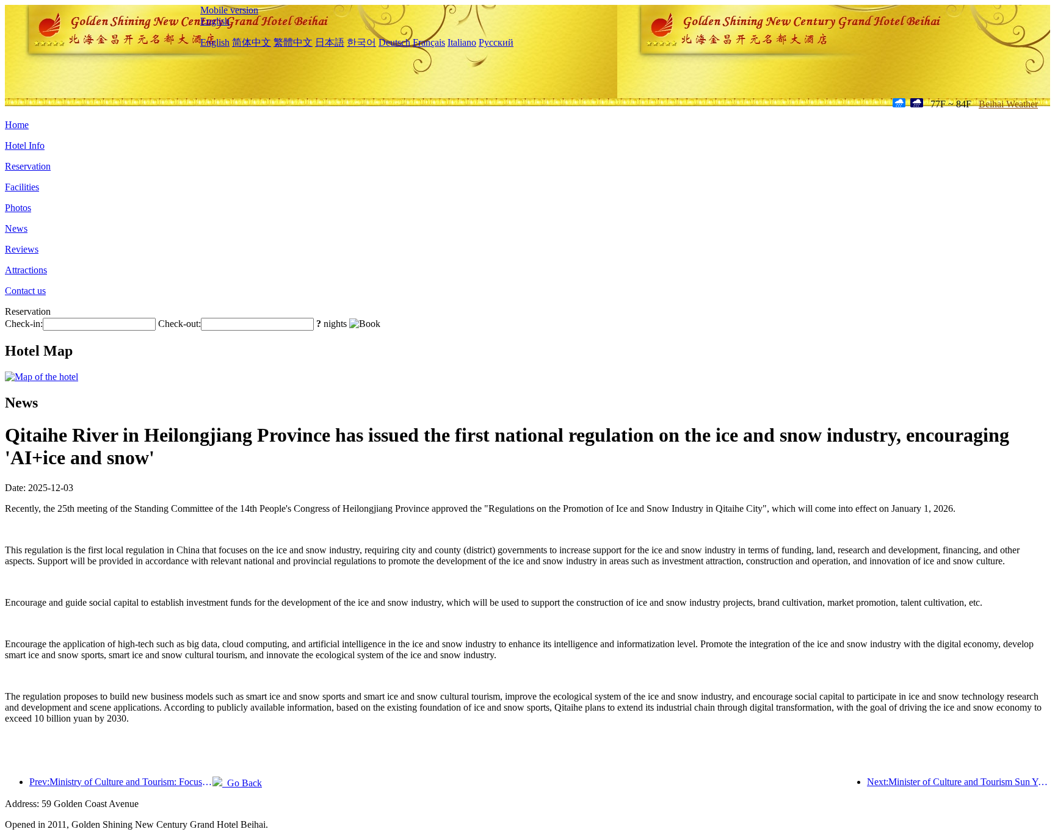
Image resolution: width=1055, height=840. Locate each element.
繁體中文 (293, 42)
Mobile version (229, 10)
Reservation (28, 166)
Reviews (21, 249)
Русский (496, 42)
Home (17, 125)
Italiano (462, 42)
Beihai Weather (1008, 104)
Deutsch (394, 42)
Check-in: (24, 323)
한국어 (361, 42)
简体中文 (251, 42)
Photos (18, 208)
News (16, 228)
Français (429, 42)
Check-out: (179, 323)
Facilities (22, 187)
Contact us (25, 290)
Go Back (242, 783)
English (215, 21)
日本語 (329, 42)
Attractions (26, 270)
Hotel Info (25, 145)
